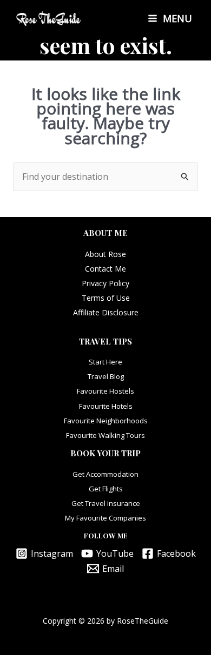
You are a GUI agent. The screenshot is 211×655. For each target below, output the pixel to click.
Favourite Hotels (106, 406)
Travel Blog (106, 376)
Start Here (105, 362)
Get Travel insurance (105, 503)
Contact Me (105, 269)
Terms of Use (106, 298)
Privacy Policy (105, 283)
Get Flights (106, 489)
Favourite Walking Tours (105, 435)
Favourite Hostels (105, 391)
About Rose (105, 254)
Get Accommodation (105, 474)
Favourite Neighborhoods (106, 421)
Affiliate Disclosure (106, 312)
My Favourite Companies (105, 518)
